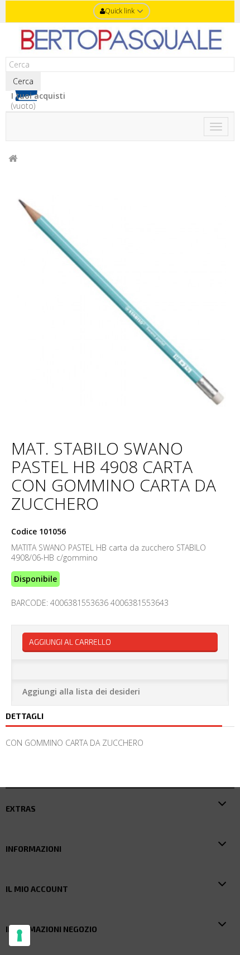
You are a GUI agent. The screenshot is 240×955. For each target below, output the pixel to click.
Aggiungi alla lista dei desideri (81, 691)
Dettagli (25, 716)
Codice (24, 532)
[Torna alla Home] (13, 159)
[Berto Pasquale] (120, 40)
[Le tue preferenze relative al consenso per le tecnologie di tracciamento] (19, 935)
